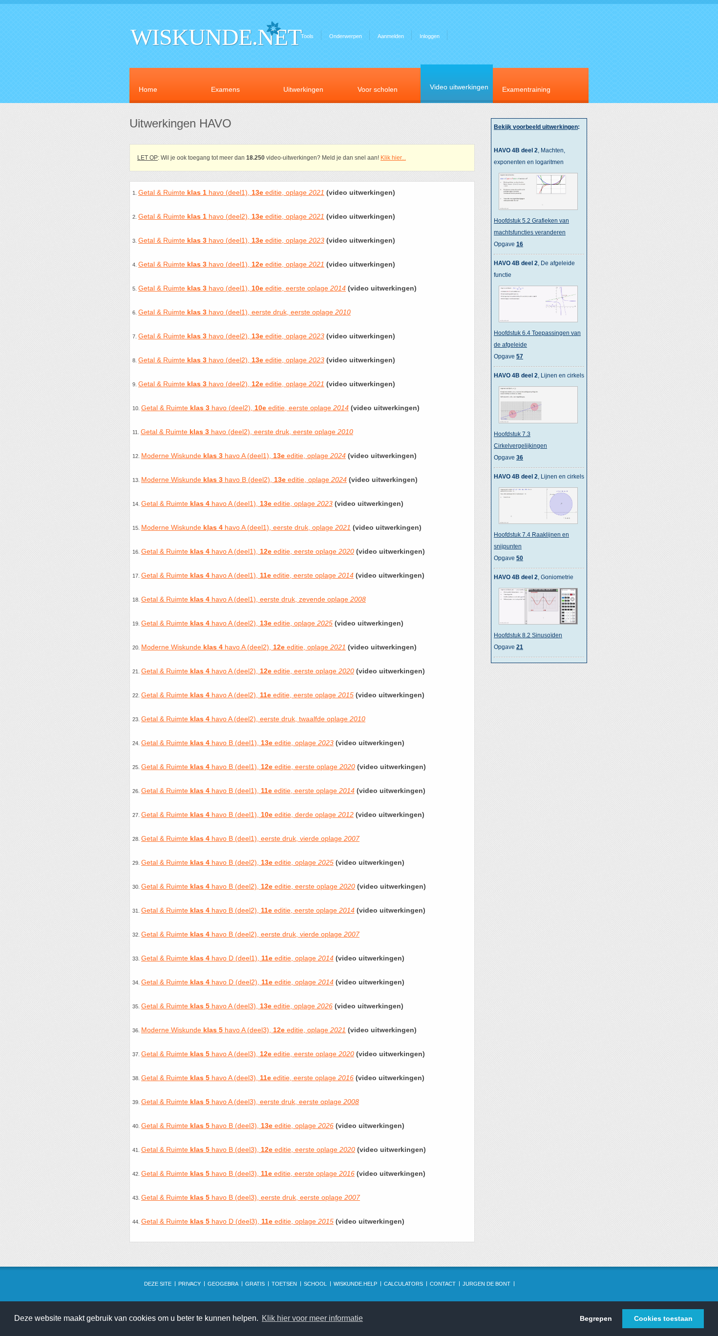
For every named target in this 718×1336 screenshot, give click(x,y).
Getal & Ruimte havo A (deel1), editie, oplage (237, 503)
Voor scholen (378, 89)
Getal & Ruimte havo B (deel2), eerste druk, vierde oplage (250, 934)
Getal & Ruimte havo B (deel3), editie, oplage (237, 1125)
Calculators (403, 1284)
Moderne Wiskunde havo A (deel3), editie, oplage (243, 1030)
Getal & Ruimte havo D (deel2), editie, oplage (237, 982)
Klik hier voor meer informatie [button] (312, 1318)
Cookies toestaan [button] (663, 1318)
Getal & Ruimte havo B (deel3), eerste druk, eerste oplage (250, 1197)
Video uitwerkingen (459, 87)
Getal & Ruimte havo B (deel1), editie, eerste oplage (248, 767)
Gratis (255, 1284)
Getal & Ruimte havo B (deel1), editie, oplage (237, 743)
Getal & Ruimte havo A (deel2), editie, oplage (237, 623)
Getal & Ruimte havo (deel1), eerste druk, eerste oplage (244, 312)
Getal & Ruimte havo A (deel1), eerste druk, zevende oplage (253, 599)
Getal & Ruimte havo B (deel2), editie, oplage (237, 862)
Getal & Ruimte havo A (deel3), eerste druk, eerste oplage (250, 1102)
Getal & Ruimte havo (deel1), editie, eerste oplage (242, 288)
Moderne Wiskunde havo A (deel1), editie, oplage (243, 455)
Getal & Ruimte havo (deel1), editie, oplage (231, 192)
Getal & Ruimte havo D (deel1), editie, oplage (237, 958)
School (315, 1284)
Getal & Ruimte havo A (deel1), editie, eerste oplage (247, 551)
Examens (225, 89)
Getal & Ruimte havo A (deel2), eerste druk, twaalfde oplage (253, 719)
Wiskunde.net (215, 37)
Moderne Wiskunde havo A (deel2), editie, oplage (243, 647)
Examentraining (526, 89)
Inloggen (430, 36)
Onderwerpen (345, 36)
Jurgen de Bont (486, 1284)
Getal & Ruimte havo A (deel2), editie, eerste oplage (247, 671)
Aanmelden (391, 36)
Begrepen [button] (596, 1318)
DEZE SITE (157, 1284)
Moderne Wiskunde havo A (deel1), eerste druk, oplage (246, 527)
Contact (443, 1284)
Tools (307, 36)
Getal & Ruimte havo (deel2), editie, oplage (231, 216)
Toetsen (284, 1284)
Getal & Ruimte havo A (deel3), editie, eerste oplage (247, 1054)
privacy (189, 1284)
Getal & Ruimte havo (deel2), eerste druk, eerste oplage (247, 432)
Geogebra (223, 1284)
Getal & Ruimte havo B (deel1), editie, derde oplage (247, 814)
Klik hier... (393, 157)
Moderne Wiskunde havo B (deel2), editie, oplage (244, 479)
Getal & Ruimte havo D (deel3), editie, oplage (237, 1221)
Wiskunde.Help (355, 1284)
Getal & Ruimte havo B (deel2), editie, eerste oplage (248, 886)
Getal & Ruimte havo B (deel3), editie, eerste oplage (248, 1149)
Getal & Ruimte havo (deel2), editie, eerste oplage (245, 408)
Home (148, 89)
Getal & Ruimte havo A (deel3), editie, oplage (237, 1006)
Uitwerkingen (303, 89)
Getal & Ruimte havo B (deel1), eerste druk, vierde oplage (250, 838)
